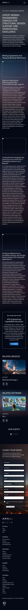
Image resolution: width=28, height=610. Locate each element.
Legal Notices (21, 598)
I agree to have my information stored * (14, 502)
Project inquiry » (10, 507)
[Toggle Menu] (24, 2)
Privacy (15, 598)
